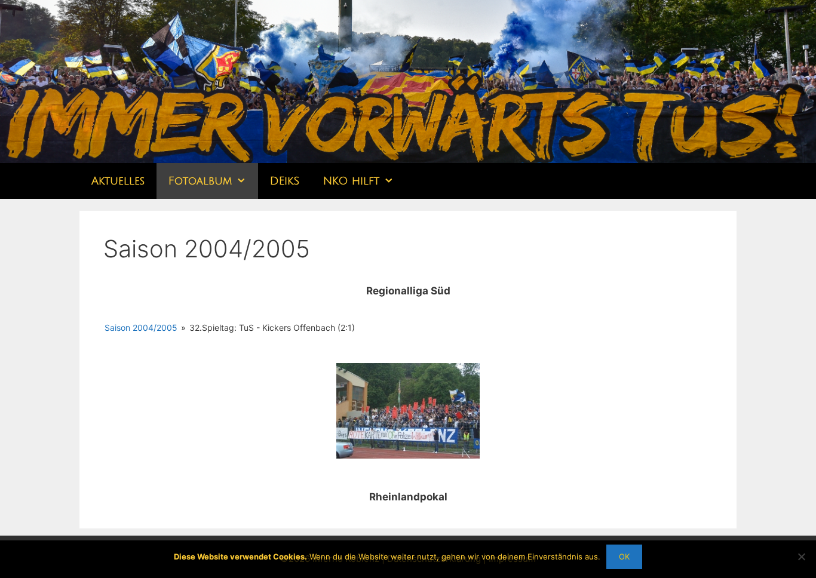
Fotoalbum (200, 181)
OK (624, 556)
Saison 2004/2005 (141, 327)
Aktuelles (118, 181)
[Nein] (801, 556)
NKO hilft (351, 181)
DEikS (284, 181)
